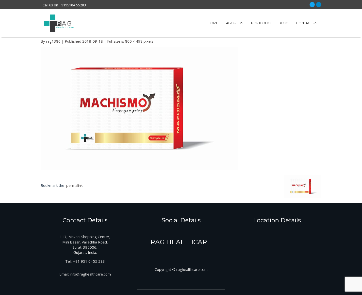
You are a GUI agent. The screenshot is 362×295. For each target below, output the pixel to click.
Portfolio (261, 23)
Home (213, 23)
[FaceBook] (312, 4)
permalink (73, 185)
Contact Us (306, 23)
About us (234, 23)
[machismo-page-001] (139, 109)
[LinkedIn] (318, 4)
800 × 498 (134, 41)
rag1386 (53, 41)
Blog (283, 23)
